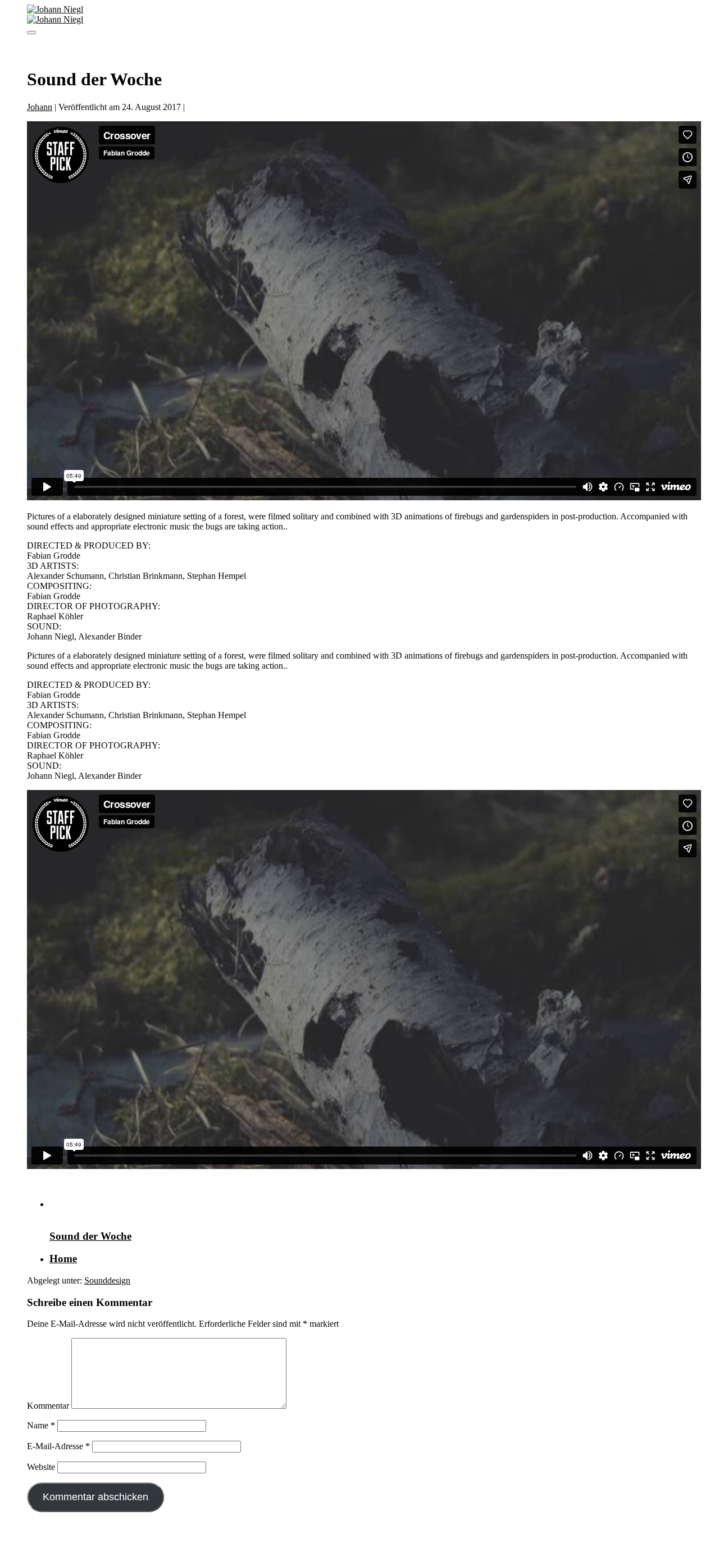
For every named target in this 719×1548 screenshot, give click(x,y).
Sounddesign (107, 1280)
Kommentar (48, 1405)
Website (41, 1467)
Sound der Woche (90, 1236)
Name (41, 1425)
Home (63, 1258)
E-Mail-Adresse (58, 1446)
